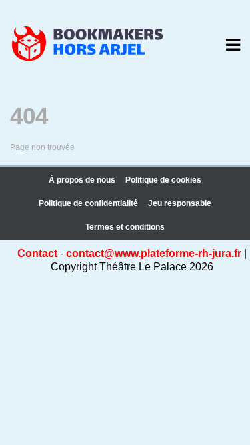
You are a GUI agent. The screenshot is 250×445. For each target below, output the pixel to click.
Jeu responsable (179, 203)
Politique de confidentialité (88, 203)
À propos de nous (82, 180)
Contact (37, 253)
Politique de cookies (163, 180)
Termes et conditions (125, 227)
